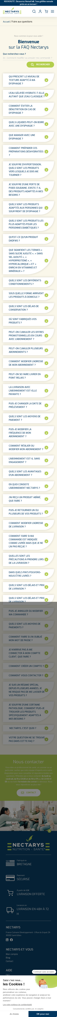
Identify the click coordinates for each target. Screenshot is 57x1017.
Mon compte (12, 954)
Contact (31, 792)
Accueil (6, 21)
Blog (8, 958)
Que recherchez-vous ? (14, 54)
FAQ (8, 975)
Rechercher (43, 64)
